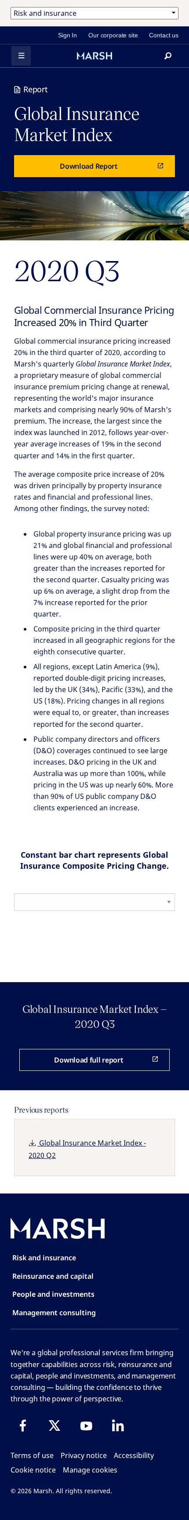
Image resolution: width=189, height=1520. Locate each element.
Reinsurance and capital (53, 1276)
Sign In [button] (67, 35)
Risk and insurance (44, 1257)
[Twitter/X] (54, 1425)
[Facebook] (22, 1425)
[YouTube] (86, 1425)
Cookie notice (33, 1470)
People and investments (53, 1294)
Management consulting (54, 1312)
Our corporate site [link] (113, 35)
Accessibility (134, 1455)
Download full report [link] (88, 1060)
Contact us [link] (163, 35)
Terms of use (32, 1455)
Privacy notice (84, 1455)
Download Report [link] (89, 166)
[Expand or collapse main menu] (21, 55)
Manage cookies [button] (90, 1470)
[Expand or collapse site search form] (168, 55)
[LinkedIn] (117, 1425)
